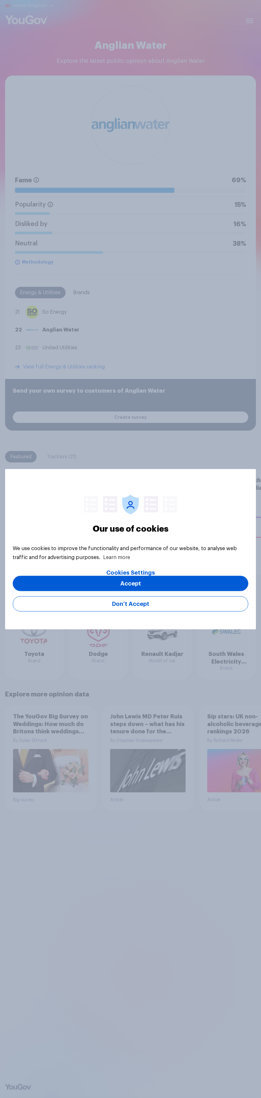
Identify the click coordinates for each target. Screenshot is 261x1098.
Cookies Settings (130, 572)
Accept (130, 583)
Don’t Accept (130, 604)
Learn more (116, 557)
